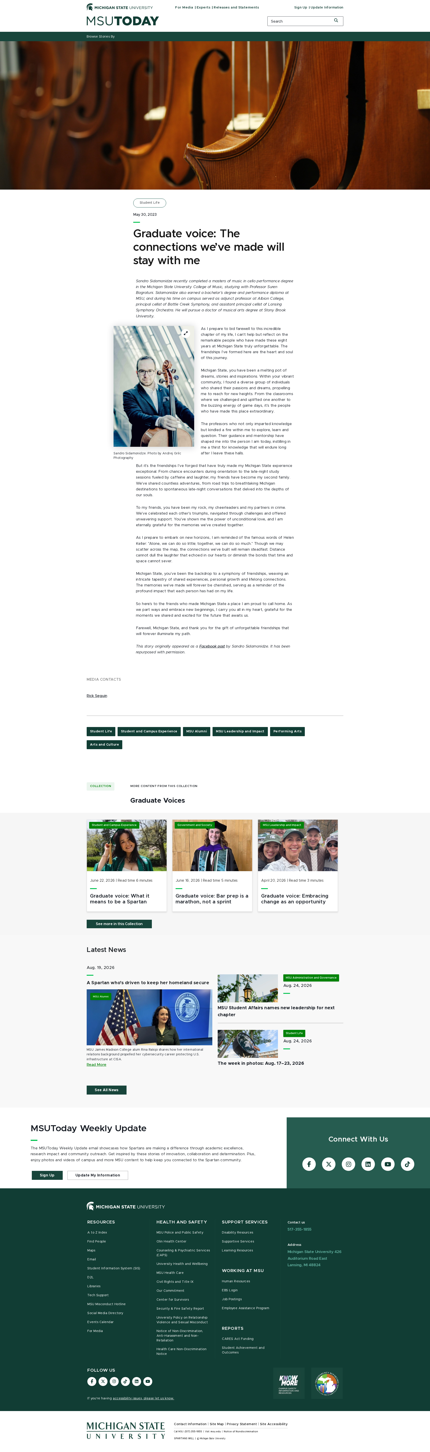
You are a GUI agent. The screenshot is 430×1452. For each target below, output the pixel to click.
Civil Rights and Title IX (175, 1281)
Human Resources (236, 1281)
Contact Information (190, 1424)
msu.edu (216, 1432)
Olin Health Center (172, 1241)
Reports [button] (233, 1328)
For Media (184, 7)
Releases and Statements (236, 7)
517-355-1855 (300, 1229)
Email (91, 1259)
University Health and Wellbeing (182, 1264)
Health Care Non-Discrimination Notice (182, 1352)
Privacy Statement (242, 1424)
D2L (90, 1277)
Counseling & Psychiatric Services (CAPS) (183, 1253)
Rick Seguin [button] (97, 696)
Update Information (327, 7)
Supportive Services (238, 1241)
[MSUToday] (171, 21)
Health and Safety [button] (182, 1222)
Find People (96, 1241)
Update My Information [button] (97, 1175)
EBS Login (230, 1290)
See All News (106, 1090)
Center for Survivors (173, 1299)
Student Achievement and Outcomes (243, 1350)
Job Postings (232, 1299)
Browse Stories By (101, 36)
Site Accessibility (274, 1424)
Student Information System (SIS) (113, 1268)
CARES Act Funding (238, 1339)
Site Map (217, 1424)
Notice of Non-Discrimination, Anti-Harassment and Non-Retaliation (180, 1336)
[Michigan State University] (120, 7)
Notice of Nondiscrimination (241, 1432)
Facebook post (212, 646)
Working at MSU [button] (243, 1271)
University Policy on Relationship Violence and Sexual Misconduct (182, 1320)
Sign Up (300, 7)
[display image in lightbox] (154, 386)
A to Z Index (97, 1232)
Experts (204, 7)
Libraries (94, 1286)
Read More (96, 1065)
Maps (91, 1250)
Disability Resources (237, 1232)
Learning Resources (237, 1250)
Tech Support (98, 1295)
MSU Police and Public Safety (180, 1232)
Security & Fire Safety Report (180, 1308)
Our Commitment (171, 1290)
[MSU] (126, 1210)
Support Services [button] (245, 1222)
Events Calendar (100, 1322)
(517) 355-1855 (193, 1432)
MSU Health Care (170, 1273)
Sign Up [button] (47, 1175)
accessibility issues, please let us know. (143, 1398)
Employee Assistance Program (245, 1308)
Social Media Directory (105, 1313)
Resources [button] (101, 1222)
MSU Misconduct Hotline (106, 1304)
